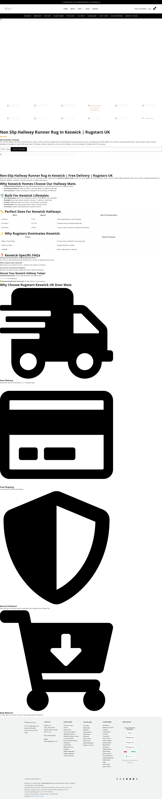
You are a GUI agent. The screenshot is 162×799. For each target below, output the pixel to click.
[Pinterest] (127, 779)
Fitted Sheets (70, 16)
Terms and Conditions (70, 732)
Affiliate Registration (69, 751)
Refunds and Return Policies (71, 736)
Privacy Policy (67, 730)
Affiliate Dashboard (69, 753)
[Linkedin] (133, 779)
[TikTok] (123, 779)
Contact (66, 727)
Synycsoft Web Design (37, 796)
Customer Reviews (69, 738)
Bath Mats (47, 16)
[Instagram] (120, 779)
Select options (19, 149)
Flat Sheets (81, 16)
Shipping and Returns (69, 734)
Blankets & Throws (131, 16)
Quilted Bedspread (117, 16)
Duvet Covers (103, 16)
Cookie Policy (67, 745)
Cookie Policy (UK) (69, 755)
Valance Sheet (92, 16)
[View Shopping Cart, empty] (154, 8)
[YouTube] (130, 779)
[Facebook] (117, 779)
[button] (82, 9)
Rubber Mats (38, 16)
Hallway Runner (58, 16)
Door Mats (27, 16)
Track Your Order (68, 725)
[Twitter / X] (137, 779)
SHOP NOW (4, 278)
